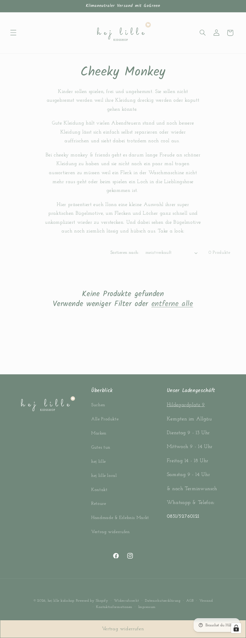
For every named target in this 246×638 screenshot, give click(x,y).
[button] (13, 33)
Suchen (98, 405)
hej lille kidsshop (61, 601)
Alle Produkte (104, 419)
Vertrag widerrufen (110, 532)
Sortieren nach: (124, 252)
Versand (206, 601)
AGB (190, 601)
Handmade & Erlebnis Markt (120, 518)
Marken (98, 433)
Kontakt (99, 490)
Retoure (98, 504)
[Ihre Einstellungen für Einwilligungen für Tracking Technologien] (236, 628)
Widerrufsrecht (126, 601)
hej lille (98, 461)
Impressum (147, 607)
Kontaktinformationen (114, 607)
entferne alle (172, 304)
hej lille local (104, 476)
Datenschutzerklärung (163, 601)
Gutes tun (100, 447)
